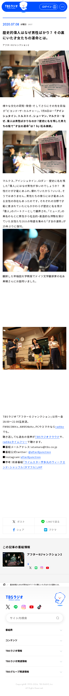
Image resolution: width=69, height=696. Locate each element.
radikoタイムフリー (15, 442)
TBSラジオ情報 (14, 650)
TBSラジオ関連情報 (16, 661)
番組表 (9, 629)
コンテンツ (11, 640)
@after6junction (39, 452)
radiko (59, 426)
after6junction (31, 457)
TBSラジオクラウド (47, 436)
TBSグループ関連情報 (17, 671)
